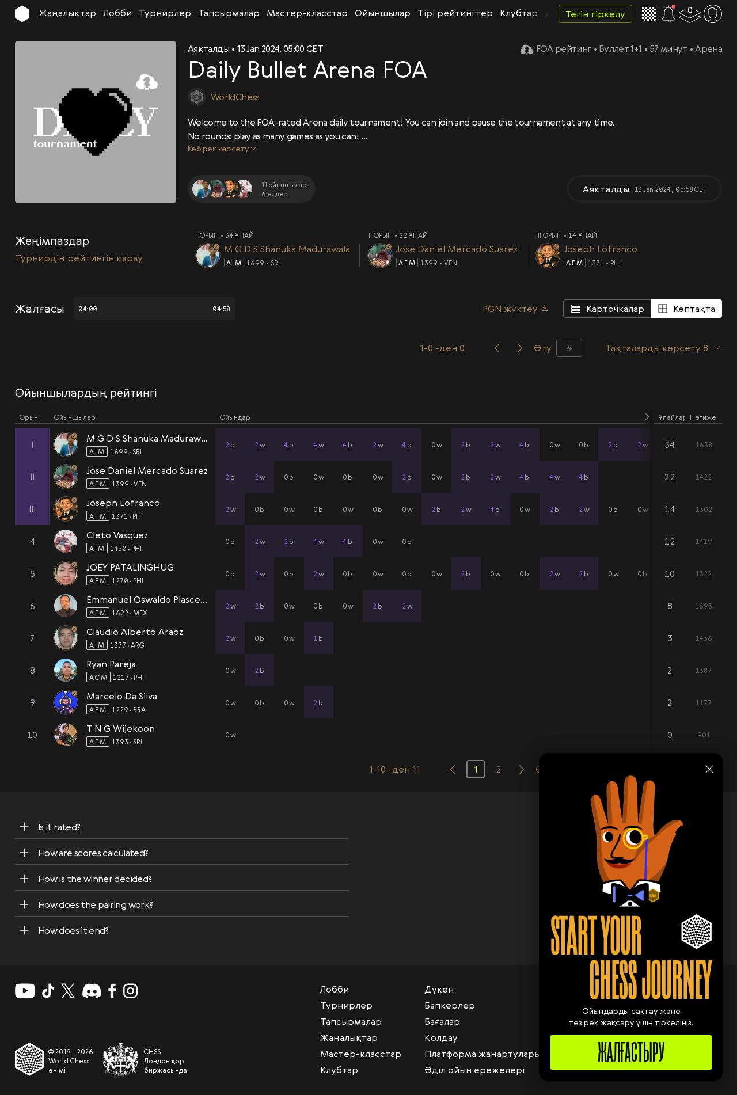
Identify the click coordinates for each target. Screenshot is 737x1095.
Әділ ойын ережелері (474, 1069)
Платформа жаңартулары (482, 1053)
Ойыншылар (383, 12)
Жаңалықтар (67, 12)
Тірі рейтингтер (455, 12)
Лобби (117, 12)
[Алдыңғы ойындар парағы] (497, 348)
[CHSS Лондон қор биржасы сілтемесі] (120, 1059)
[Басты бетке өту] (22, 14)
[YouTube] (25, 990)
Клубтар (519, 12)
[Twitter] (68, 990)
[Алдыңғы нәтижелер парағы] (452, 769)
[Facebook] (112, 990)
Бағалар (442, 1021)
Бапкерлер (449, 1005)
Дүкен (439, 989)
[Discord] (91, 990)
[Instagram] (130, 990)
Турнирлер (165, 12)
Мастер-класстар (307, 12)
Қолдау (441, 1037)
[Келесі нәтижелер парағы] (521, 769)
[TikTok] (48, 990)
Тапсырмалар (229, 12)
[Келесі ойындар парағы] (520, 348)
